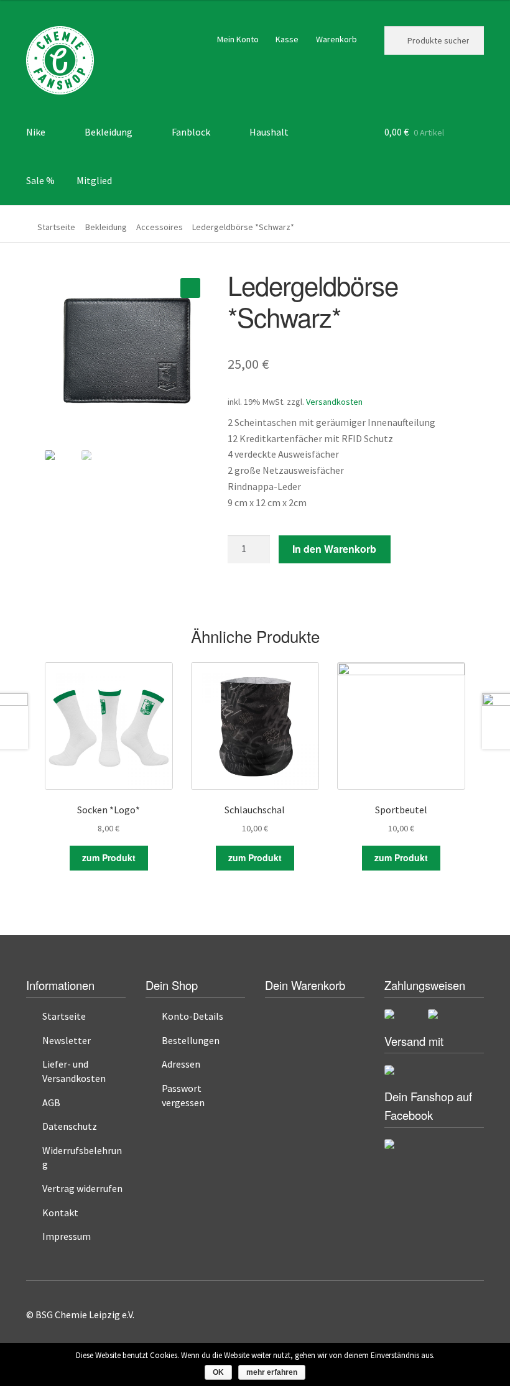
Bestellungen (191, 1040)
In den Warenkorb (334, 549)
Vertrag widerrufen (82, 1188)
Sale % (40, 180)
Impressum (66, 1236)
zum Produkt (109, 857)
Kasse (287, 39)
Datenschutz (69, 1126)
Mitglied (94, 180)
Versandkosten (334, 401)
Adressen (181, 1064)
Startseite (56, 227)
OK (218, 1372)
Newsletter (66, 1040)
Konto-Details (192, 1016)
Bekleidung (106, 227)
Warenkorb (336, 39)
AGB (51, 1102)
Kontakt (60, 1212)
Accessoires (159, 227)
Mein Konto (238, 39)
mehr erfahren (271, 1372)
